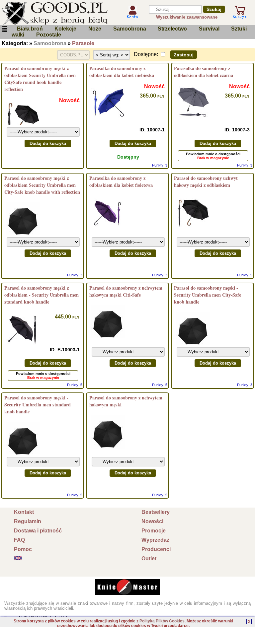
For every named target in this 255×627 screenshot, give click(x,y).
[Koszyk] (239, 17)
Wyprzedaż (155, 540)
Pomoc (23, 549)
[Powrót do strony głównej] (59, 13)
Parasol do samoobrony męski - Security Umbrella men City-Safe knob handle (207, 294)
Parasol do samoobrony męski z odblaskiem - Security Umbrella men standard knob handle (41, 294)
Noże (94, 29)
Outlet (148, 558)
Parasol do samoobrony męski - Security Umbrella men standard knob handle (37, 404)
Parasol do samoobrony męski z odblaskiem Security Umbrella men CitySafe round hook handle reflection (40, 79)
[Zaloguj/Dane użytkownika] (132, 17)
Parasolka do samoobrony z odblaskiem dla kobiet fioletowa (121, 181)
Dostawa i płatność (38, 530)
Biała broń (30, 29)
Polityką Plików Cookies (162, 621)
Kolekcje (65, 29)
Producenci (156, 549)
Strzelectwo (172, 29)
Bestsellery (155, 512)
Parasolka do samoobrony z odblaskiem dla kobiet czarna (203, 72)
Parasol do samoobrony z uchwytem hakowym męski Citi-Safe (125, 291)
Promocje (153, 530)
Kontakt (24, 512)
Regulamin (27, 521)
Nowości (152, 521)
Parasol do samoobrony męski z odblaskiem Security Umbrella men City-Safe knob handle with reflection (42, 184)
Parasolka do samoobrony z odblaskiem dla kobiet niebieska (121, 72)
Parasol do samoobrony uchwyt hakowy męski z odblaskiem (206, 181)
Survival (209, 29)
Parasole (83, 43)
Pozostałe (48, 34)
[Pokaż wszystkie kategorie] (4, 31)
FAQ (19, 540)
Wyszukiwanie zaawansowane (186, 17)
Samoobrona (129, 29)
